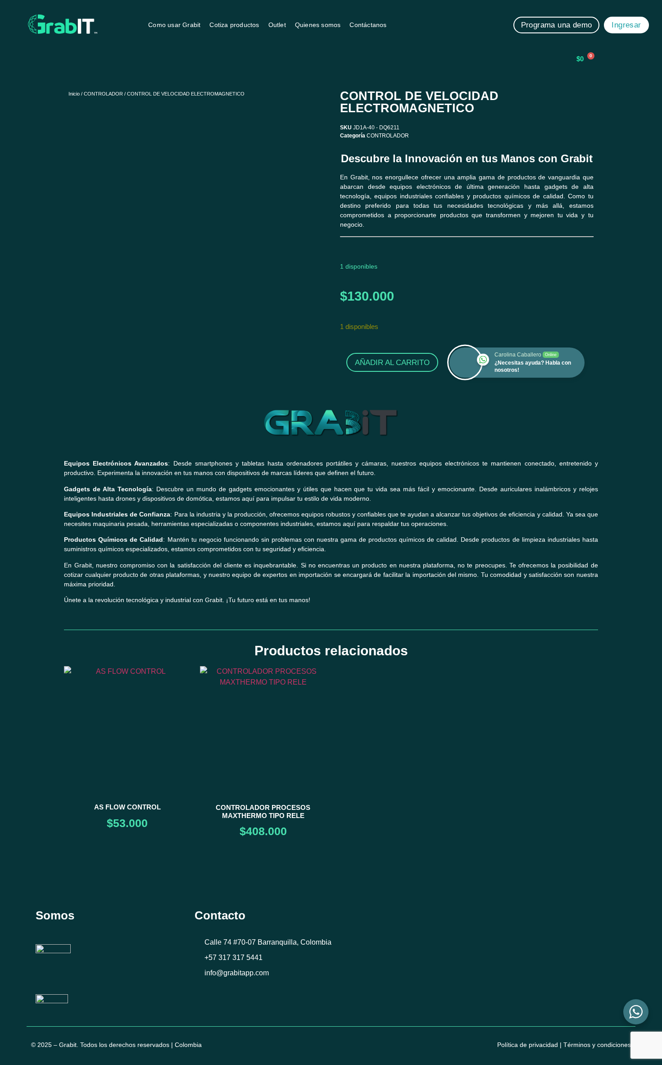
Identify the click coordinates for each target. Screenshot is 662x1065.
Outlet (277, 24)
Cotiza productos (234, 24)
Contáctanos (367, 24)
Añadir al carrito (392, 362)
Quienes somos (318, 24)
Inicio (74, 93)
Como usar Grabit (174, 24)
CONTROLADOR (103, 93)
